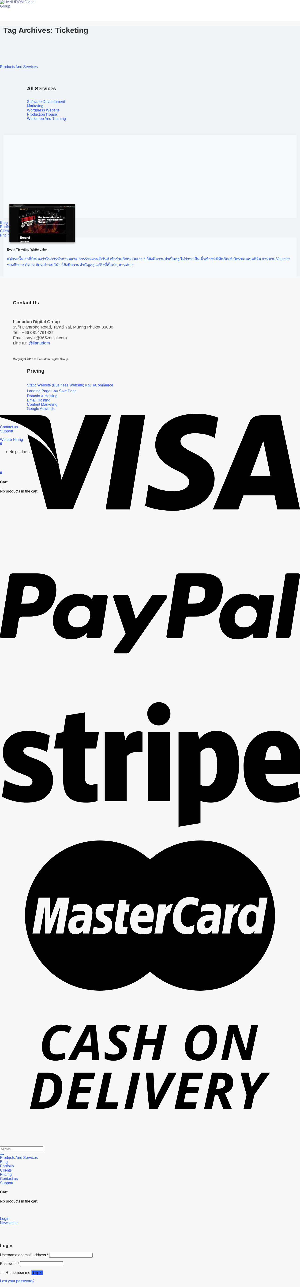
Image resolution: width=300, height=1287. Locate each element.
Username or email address (24, 1255)
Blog (4, 223)
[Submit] (2, 1154)
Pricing (6, 235)
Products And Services (19, 67)
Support (6, 1183)
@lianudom (39, 343)
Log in (37, 1273)
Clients (6, 231)
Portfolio (7, 1166)
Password (9, 1264)
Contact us (9, 1179)
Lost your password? (17, 1281)
